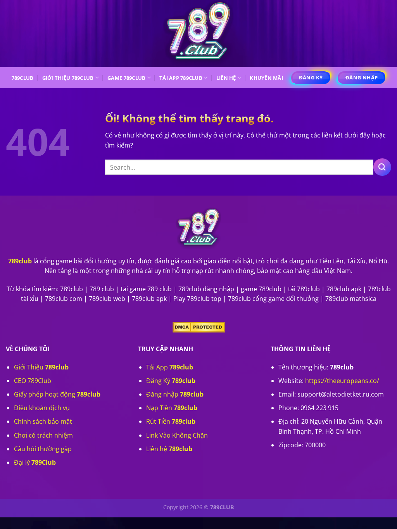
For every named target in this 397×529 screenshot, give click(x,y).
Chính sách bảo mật (43, 421)
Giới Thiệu (41, 367)
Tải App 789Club (180, 77)
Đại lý (35, 462)
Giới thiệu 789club (68, 77)
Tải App (169, 367)
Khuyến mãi (266, 77)
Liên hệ (226, 77)
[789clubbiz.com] (198, 33)
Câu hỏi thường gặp (43, 449)
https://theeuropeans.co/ (342, 380)
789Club (23, 77)
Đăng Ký (170, 380)
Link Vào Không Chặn (177, 435)
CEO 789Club (32, 380)
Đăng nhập (175, 394)
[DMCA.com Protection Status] (199, 327)
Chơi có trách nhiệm (43, 435)
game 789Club (126, 77)
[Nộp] (382, 167)
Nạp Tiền (171, 408)
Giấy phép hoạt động (57, 394)
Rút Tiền (170, 421)
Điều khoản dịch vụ (42, 408)
